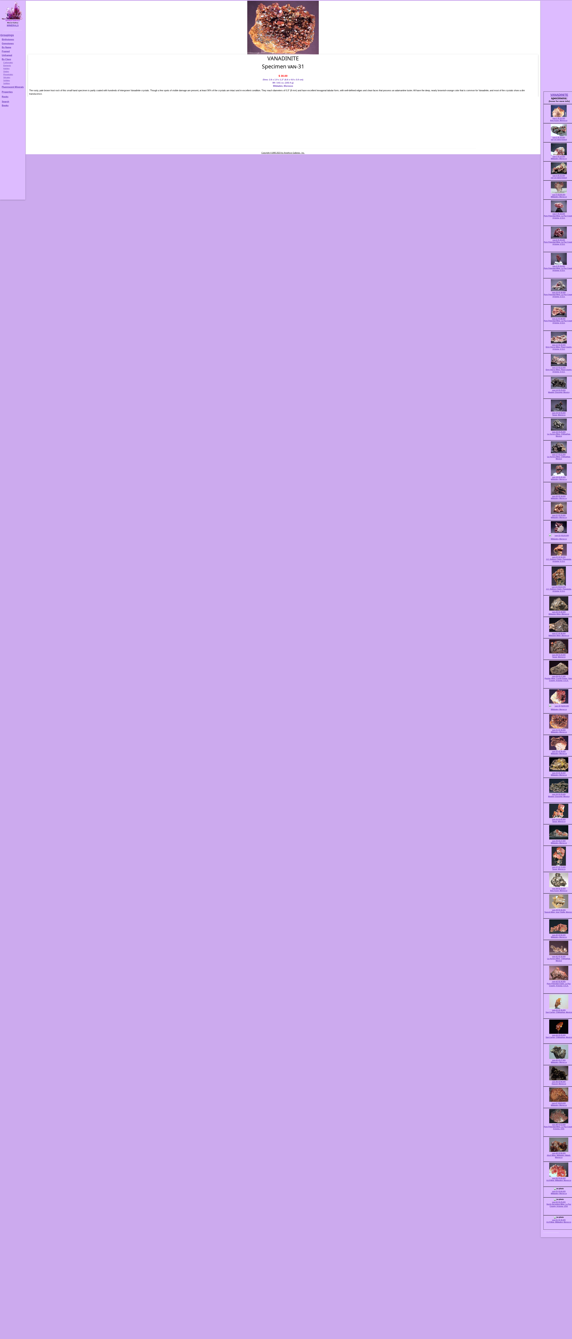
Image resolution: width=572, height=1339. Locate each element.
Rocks (5, 96)
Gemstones (8, 43)
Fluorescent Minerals (13, 87)
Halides (6, 69)
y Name (7, 47)
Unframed (7, 55)
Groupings (7, 35)
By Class (6, 59)
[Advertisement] (12, 154)
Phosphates (8, 74)
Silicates (6, 77)
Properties (7, 92)
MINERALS (13, 25)
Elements (7, 66)
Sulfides (6, 83)
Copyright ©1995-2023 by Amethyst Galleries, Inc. (283, 153)
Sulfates (6, 80)
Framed (6, 51)
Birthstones (8, 39)
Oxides (6, 71)
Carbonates (8, 63)
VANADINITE (559, 94)
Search (5, 101)
